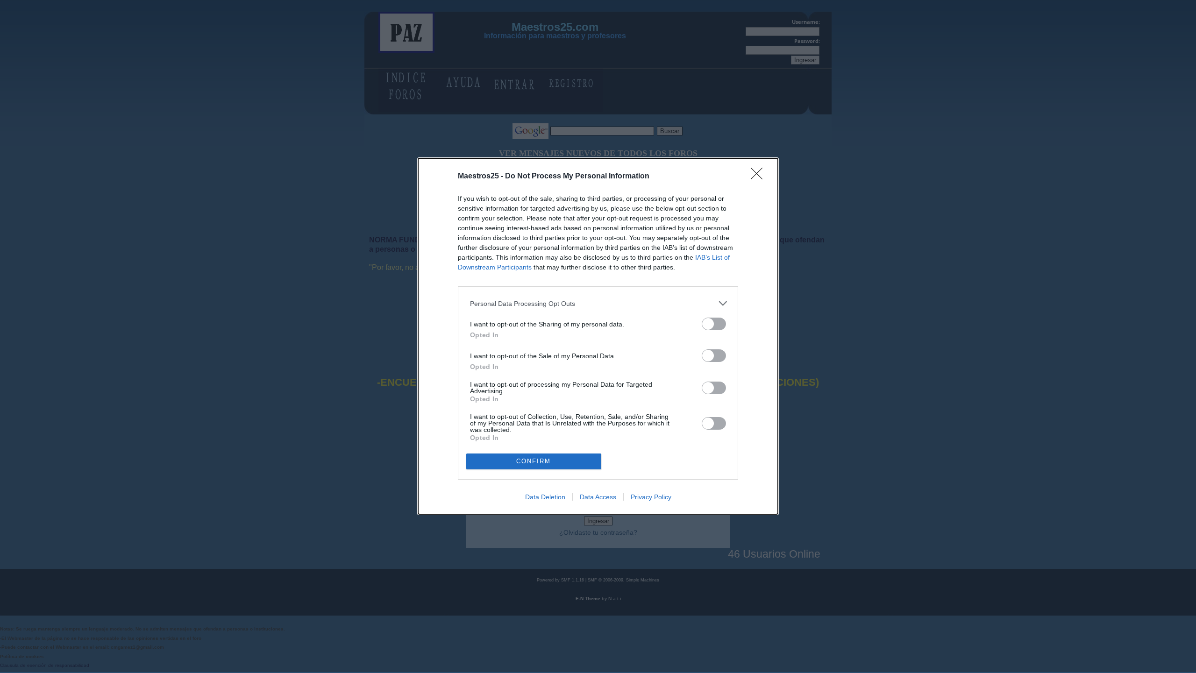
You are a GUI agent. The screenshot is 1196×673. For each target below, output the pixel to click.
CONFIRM (533, 461)
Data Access (598, 497)
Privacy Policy (651, 497)
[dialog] (598, 336)
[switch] (714, 324)
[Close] (760, 176)
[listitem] (598, 303)
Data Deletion (545, 497)
